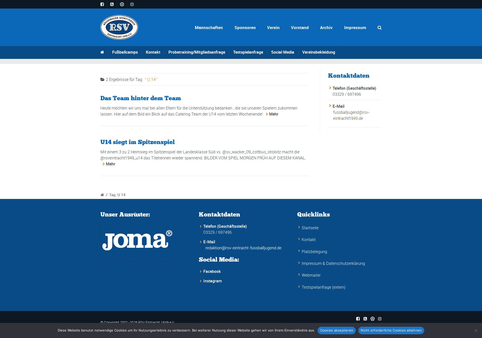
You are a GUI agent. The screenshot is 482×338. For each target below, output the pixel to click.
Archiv (326, 27)
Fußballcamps (125, 52)
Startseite (310, 228)
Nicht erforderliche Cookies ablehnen (391, 330)
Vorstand (300, 27)
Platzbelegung (314, 251)
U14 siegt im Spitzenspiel (137, 142)
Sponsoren (245, 27)
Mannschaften (209, 27)
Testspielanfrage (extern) (323, 287)
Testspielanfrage (248, 52)
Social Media (282, 52)
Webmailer (311, 275)
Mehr (273, 114)
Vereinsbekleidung (318, 52)
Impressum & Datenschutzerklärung (333, 263)
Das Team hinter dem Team (140, 98)
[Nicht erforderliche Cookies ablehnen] (475, 330)
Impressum (355, 27)
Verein (273, 27)
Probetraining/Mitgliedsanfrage (196, 52)
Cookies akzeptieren (336, 330)
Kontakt (153, 52)
